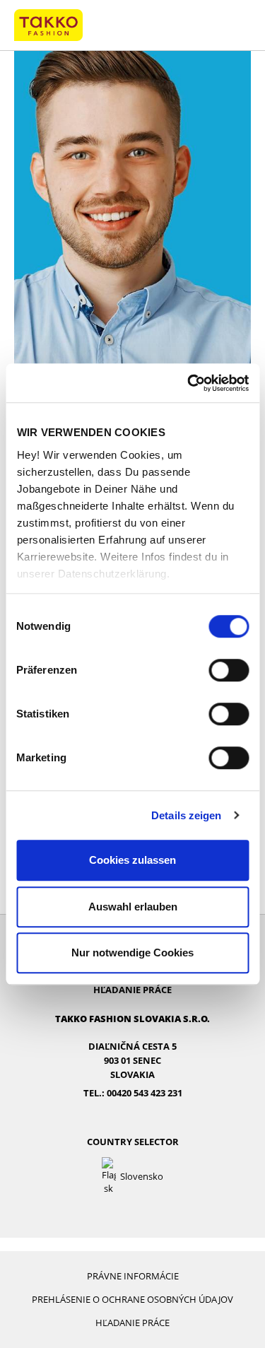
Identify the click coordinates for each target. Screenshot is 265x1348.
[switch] (228, 670)
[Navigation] (237, 25)
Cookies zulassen (132, 860)
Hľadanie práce (132, 989)
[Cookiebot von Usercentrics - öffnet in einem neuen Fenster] (189, 383)
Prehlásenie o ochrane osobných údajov (132, 1299)
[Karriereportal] (48, 24)
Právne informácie (133, 1276)
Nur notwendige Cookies (132, 952)
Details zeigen (186, 815)
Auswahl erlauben (132, 907)
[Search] (209, 25)
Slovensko (141, 1176)
